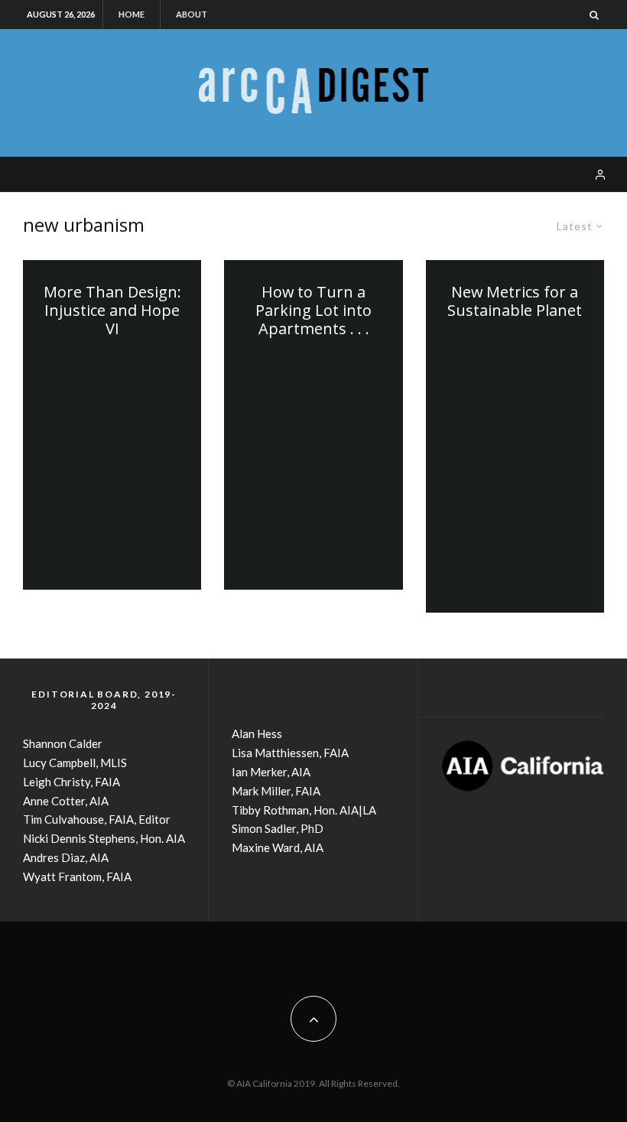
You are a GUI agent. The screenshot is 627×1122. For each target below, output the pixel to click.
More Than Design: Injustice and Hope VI (112, 310)
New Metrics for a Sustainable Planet (514, 301)
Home (132, 14)
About (191, 14)
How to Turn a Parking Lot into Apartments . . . (313, 310)
